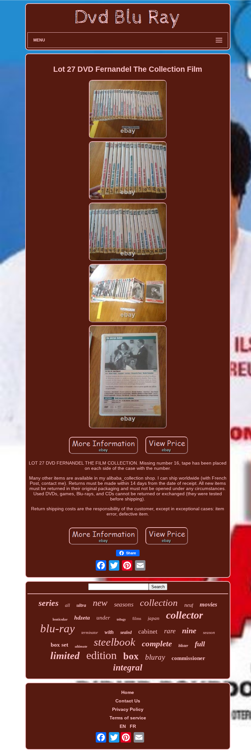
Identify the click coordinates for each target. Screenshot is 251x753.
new (100, 603)
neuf (188, 605)
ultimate (81, 646)
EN (123, 726)
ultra (81, 605)
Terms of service (127, 717)
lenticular (60, 619)
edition (101, 655)
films (136, 618)
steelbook (114, 642)
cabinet (148, 631)
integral (127, 667)
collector (184, 615)
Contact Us (127, 700)
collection (159, 602)
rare (170, 631)
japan (153, 618)
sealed (126, 632)
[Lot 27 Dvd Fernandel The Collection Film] (127, 109)
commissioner (188, 658)
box (131, 656)
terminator (89, 632)
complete (157, 643)
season (209, 632)
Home (127, 692)
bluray (155, 657)
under (103, 618)
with (109, 632)
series (49, 603)
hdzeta (82, 617)
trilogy (121, 619)
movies (208, 604)
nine (189, 630)
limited (65, 655)
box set (59, 644)
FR (133, 726)
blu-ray (57, 628)
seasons (123, 604)
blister (183, 645)
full (200, 644)
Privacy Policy (127, 709)
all (67, 605)
